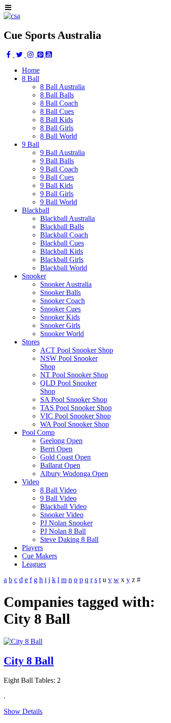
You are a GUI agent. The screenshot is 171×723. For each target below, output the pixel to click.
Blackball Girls (61, 259)
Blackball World (63, 268)
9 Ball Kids (56, 185)
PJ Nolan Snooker (66, 523)
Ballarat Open (60, 465)
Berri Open (56, 449)
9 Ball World (58, 202)
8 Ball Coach (59, 103)
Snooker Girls (60, 325)
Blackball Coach (64, 235)
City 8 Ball (29, 661)
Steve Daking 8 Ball (69, 539)
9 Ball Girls (56, 194)
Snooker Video (61, 515)
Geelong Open (61, 441)
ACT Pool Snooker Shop (76, 350)
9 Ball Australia (62, 152)
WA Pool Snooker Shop (74, 424)
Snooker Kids (60, 317)
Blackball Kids (61, 251)
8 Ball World (58, 136)
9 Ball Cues (57, 177)
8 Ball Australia (62, 87)
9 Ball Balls (57, 161)
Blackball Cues (62, 243)
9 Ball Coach (59, 169)
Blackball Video (63, 506)
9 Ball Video (58, 498)
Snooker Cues (60, 309)
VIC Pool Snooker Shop (75, 416)
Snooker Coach (62, 301)
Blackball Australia (67, 218)
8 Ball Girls (56, 128)
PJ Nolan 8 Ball (63, 531)
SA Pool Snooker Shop (73, 399)
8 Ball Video (58, 490)
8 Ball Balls (57, 95)
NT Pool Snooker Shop (74, 375)
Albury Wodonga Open (74, 473)
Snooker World (62, 333)
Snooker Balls (60, 292)
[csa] (12, 16)
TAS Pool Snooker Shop (76, 408)
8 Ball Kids (56, 119)
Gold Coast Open (65, 457)
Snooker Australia (66, 284)
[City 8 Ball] (23, 641)
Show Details (23, 711)
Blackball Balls (62, 226)
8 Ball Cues (57, 111)
